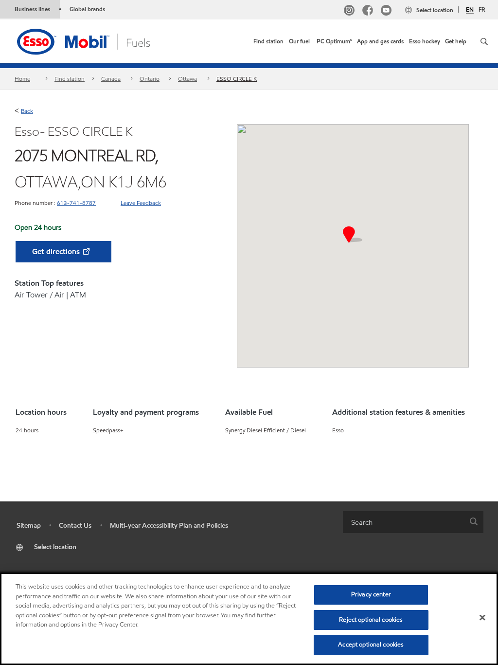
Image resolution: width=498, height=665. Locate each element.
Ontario (150, 78)
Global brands (87, 9)
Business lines (32, 9)
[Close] (482, 617)
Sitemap (29, 525)
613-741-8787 (76, 203)
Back (27, 111)
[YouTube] (386, 11)
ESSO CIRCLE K (236, 78)
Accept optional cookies (371, 644)
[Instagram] (349, 11)
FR (482, 9)
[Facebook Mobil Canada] (367, 11)
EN (470, 10)
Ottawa (187, 78)
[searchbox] (403, 522)
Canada (111, 78)
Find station (69, 78)
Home (22, 78)
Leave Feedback (141, 203)
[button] (484, 41)
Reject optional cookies (371, 619)
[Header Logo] (99, 41)
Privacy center (371, 594)
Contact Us (75, 525)
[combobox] (413, 522)
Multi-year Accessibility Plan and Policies (169, 525)
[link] (268, 41)
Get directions (57, 251)
